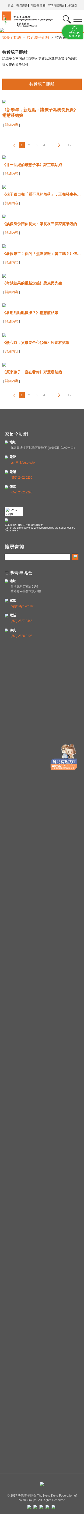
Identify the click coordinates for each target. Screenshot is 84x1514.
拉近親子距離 (38, 37)
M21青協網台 (56, 5)
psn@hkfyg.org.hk (22, 462)
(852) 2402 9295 (21, 492)
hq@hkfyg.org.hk (22, 606)
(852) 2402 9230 (21, 477)
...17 (68, 145)
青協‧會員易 (37, 5)
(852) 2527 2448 (21, 621)
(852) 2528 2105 (21, 636)
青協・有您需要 (18, 5)
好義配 (71, 5)
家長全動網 (11, 37)
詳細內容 (12, 125)
